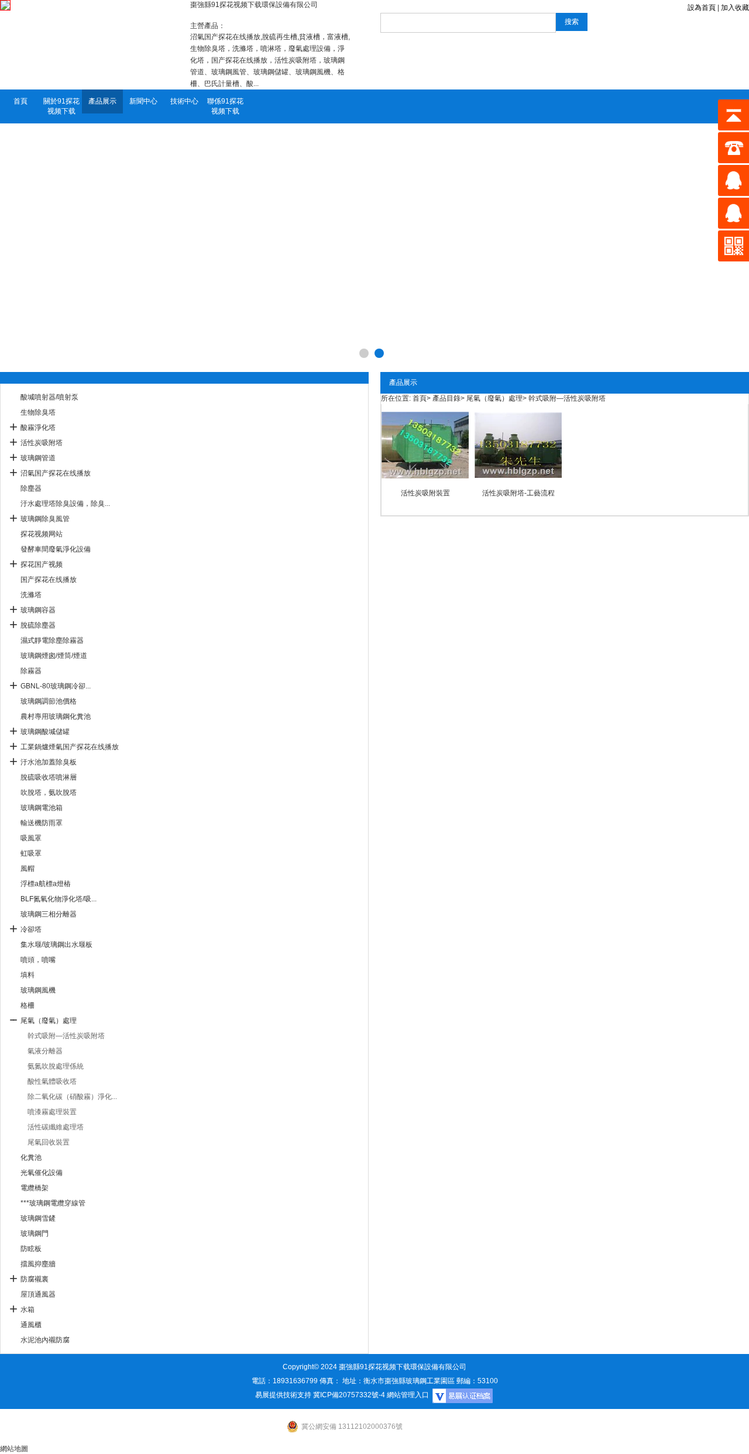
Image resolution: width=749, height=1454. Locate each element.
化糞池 (31, 1157)
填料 (27, 975)
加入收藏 (735, 8)
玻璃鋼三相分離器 (48, 914)
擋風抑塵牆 (38, 1264)
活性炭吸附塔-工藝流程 (518, 493)
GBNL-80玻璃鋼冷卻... (55, 686)
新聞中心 (143, 101)
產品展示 (102, 101)
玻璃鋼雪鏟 (38, 1218)
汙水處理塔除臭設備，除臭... (65, 503)
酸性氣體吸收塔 (52, 1081)
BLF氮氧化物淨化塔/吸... (58, 899)
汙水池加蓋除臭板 (48, 762)
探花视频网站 (41, 534)
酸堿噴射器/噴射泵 (49, 397)
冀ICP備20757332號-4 (349, 1395)
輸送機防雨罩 (41, 823)
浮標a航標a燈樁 (45, 884)
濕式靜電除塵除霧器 (52, 640)
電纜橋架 (34, 1188)
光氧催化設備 (41, 1173)
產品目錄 (446, 398)
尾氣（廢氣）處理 (48, 1021)
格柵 (27, 1005)
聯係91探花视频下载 (225, 106)
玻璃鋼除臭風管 (45, 519)
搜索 (572, 22)
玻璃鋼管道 (38, 458)
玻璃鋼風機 (38, 990)
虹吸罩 (31, 853)
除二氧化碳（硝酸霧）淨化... (72, 1097)
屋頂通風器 (38, 1294)
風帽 (27, 868)
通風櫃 (31, 1325)
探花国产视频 (41, 564)
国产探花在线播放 (48, 580)
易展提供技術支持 (283, 1395)
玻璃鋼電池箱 (41, 808)
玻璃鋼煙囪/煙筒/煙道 (53, 656)
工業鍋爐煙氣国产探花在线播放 (69, 747)
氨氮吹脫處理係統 (56, 1066)
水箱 (27, 1309)
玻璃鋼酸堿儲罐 (45, 732)
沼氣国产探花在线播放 (55, 473)
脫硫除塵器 (38, 625)
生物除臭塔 (38, 412)
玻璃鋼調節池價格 (48, 701)
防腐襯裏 (34, 1279)
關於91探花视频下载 (61, 106)
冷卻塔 (31, 929)
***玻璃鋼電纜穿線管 (52, 1203)
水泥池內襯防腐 (45, 1340)
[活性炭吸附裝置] (425, 445)
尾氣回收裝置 (49, 1142)
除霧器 (31, 671)
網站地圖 (14, 1449)
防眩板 (31, 1249)
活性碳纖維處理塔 (56, 1127)
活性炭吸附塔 (41, 443)
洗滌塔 (31, 595)
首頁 (20, 101)
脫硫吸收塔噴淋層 (48, 777)
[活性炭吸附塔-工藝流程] (518, 445)
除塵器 (31, 488)
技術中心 (184, 101)
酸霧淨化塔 (38, 427)
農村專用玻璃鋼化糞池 (55, 716)
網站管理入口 (408, 1395)
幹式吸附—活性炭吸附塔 (66, 1036)
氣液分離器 (45, 1051)
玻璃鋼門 (34, 1233)
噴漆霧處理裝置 (52, 1112)
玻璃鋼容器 (38, 610)
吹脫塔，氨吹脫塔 (48, 792)
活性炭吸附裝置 (425, 493)
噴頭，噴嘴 (38, 960)
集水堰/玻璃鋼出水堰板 (56, 944)
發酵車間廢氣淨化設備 (55, 549)
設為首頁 (702, 8)
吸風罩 (31, 838)
